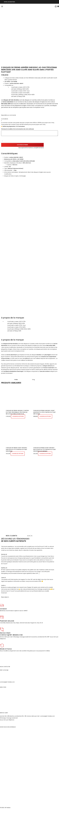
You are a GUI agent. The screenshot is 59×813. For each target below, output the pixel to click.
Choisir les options (18, 416)
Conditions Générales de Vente (8, 694)
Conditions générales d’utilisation (9, 698)
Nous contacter (4, 704)
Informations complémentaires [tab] (34, 147)
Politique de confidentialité (7, 700)
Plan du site (3, 705)
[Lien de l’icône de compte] (56, 6)
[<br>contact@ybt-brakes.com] (2, 677)
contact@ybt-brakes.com (7, 682)
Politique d (3, 702)
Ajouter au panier (22, 145)
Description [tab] (22, 147)
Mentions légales (4, 690)
